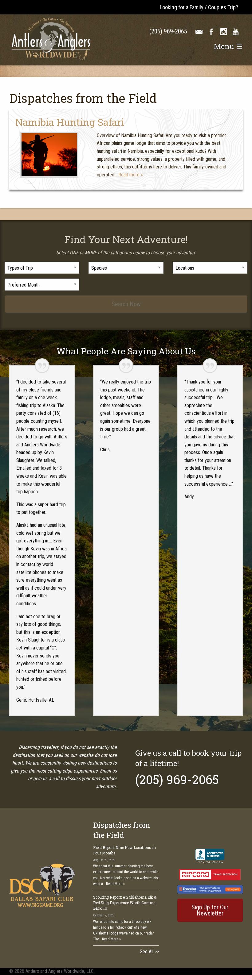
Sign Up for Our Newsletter (209, 910)
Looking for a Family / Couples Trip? (199, 7)
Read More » (115, 884)
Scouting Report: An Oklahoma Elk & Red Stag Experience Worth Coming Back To (124, 903)
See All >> (149, 951)
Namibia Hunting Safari (69, 122)
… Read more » (128, 175)
